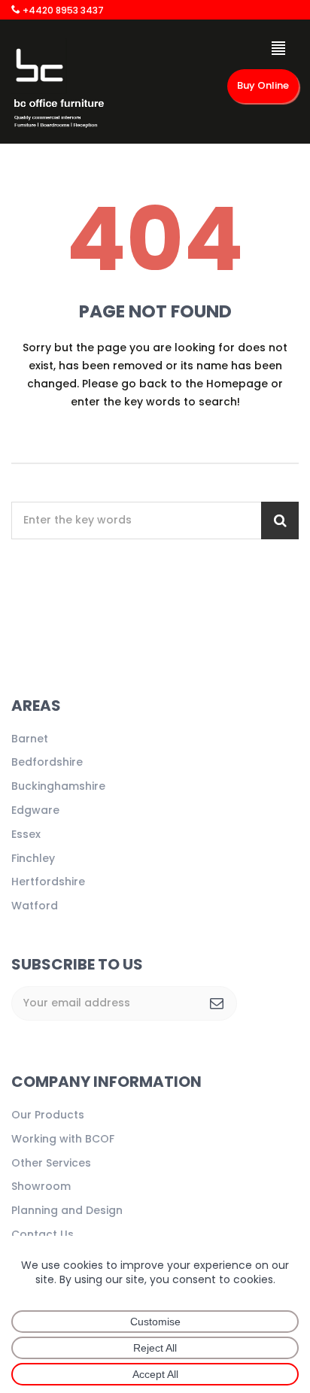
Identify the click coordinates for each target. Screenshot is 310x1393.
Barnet (29, 738)
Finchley (33, 858)
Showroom (41, 1186)
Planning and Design (67, 1210)
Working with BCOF (62, 1138)
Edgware (35, 810)
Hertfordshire (48, 881)
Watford (34, 905)
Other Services (51, 1162)
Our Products (47, 1114)
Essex (26, 834)
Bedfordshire (47, 761)
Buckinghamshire (58, 786)
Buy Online (263, 85)
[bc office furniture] (58, 86)
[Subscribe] (217, 1003)
